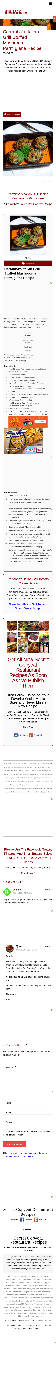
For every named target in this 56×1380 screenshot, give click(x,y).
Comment (11, 1067)
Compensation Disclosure (31, 1329)
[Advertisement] (28, 1179)
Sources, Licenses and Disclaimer (30, 1326)
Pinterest (37, 735)
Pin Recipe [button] (29, 263)
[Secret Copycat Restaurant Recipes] (27, 13)
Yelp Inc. (50, 182)
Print (29, 258)
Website (9, 1122)
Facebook (23, 735)
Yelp (51, 763)
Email (9, 1112)
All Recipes (27, 1229)
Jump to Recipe (13, 114)
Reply (47, 889)
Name (9, 1103)
